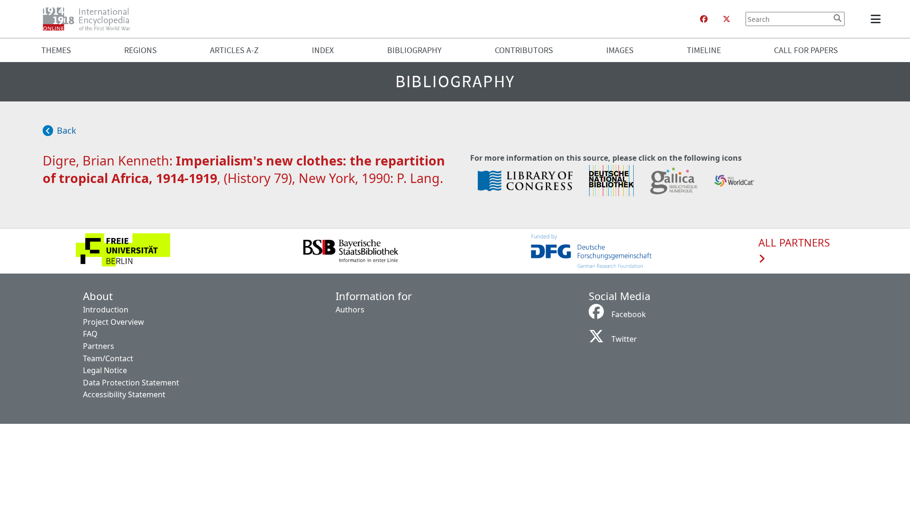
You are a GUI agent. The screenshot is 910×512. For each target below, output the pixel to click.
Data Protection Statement (131, 382)
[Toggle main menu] (877, 19)
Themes (56, 50)
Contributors (524, 50)
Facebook (628, 314)
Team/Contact (108, 358)
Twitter (624, 339)
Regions (140, 50)
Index (323, 50)
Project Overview (113, 322)
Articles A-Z (234, 50)
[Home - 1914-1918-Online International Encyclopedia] (90, 19)
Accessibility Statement (124, 394)
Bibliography (414, 50)
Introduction (105, 309)
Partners (98, 346)
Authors (350, 309)
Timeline (704, 50)
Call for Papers (806, 50)
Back (66, 130)
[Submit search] (837, 18)
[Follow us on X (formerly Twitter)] (726, 19)
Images (620, 50)
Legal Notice (105, 370)
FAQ (90, 334)
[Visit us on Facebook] (704, 19)
